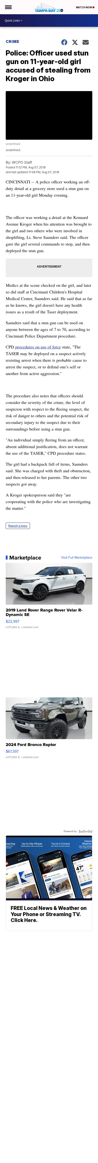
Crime (13, 41)
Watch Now (84, 7)
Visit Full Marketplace (76, 557)
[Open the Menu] (8, 7)
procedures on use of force (38, 347)
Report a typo (17, 526)
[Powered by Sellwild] (85, 831)
